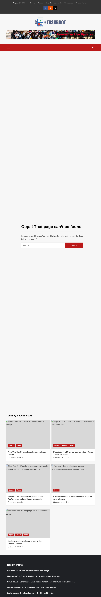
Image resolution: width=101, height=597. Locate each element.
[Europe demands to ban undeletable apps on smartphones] (73, 478)
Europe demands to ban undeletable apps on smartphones (31, 587)
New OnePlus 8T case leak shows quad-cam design (28, 571)
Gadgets (48, 3)
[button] (8, 47)
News (19, 445)
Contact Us (68, 3)
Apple (11, 535)
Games (56, 445)
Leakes (11, 445)
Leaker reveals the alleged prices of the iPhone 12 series (30, 593)
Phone (40, 3)
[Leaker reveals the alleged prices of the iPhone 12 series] (28, 523)
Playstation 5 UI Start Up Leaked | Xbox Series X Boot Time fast (33, 576)
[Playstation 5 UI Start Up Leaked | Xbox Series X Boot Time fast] (73, 434)
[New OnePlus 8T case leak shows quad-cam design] (28, 434)
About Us (58, 3)
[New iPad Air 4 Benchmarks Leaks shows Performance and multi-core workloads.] (28, 478)
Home (32, 3)
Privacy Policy (81, 3)
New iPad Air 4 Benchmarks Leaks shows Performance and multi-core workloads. (41, 582)
